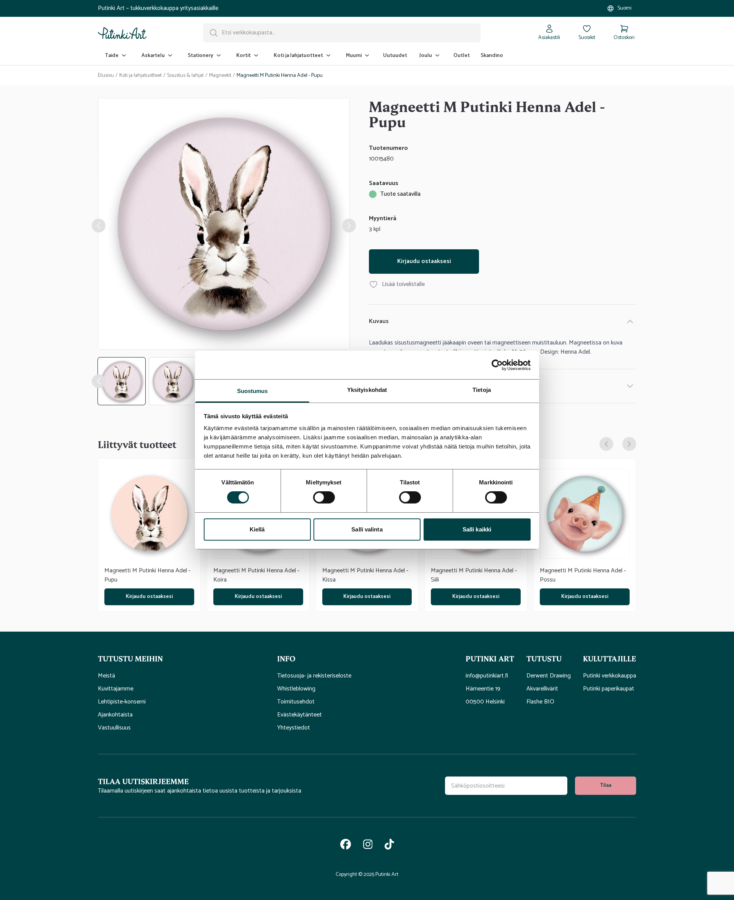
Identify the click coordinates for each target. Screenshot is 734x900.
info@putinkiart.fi (487, 676)
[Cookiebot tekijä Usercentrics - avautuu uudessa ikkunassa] (497, 364)
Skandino (492, 55)
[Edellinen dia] (606, 444)
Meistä (106, 676)
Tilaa (605, 785)
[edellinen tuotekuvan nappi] (99, 381)
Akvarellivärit (542, 689)
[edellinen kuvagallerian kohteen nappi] (99, 225)
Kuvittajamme (115, 689)
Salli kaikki (477, 529)
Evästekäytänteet (299, 715)
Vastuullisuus (114, 728)
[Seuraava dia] (629, 444)
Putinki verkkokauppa (609, 676)
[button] (181, 658)
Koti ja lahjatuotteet (140, 76)
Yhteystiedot (293, 728)
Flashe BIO (540, 702)
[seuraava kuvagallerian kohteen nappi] (349, 225)
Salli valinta (366, 529)
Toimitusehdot (296, 702)
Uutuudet (395, 55)
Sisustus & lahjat (185, 76)
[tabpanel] (224, 225)
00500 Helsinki (485, 702)
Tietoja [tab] (482, 390)
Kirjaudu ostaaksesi (424, 261)
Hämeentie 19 (483, 689)
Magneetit (220, 76)
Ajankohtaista (115, 715)
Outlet (461, 55)
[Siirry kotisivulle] (122, 32)
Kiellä (257, 529)
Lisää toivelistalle (403, 284)
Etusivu (106, 76)
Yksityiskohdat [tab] (367, 390)
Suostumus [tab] (252, 391)
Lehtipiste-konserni (122, 702)
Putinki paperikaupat (608, 689)
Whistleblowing (296, 689)
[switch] (324, 497)
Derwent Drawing (548, 676)
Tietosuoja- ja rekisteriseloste (314, 676)
